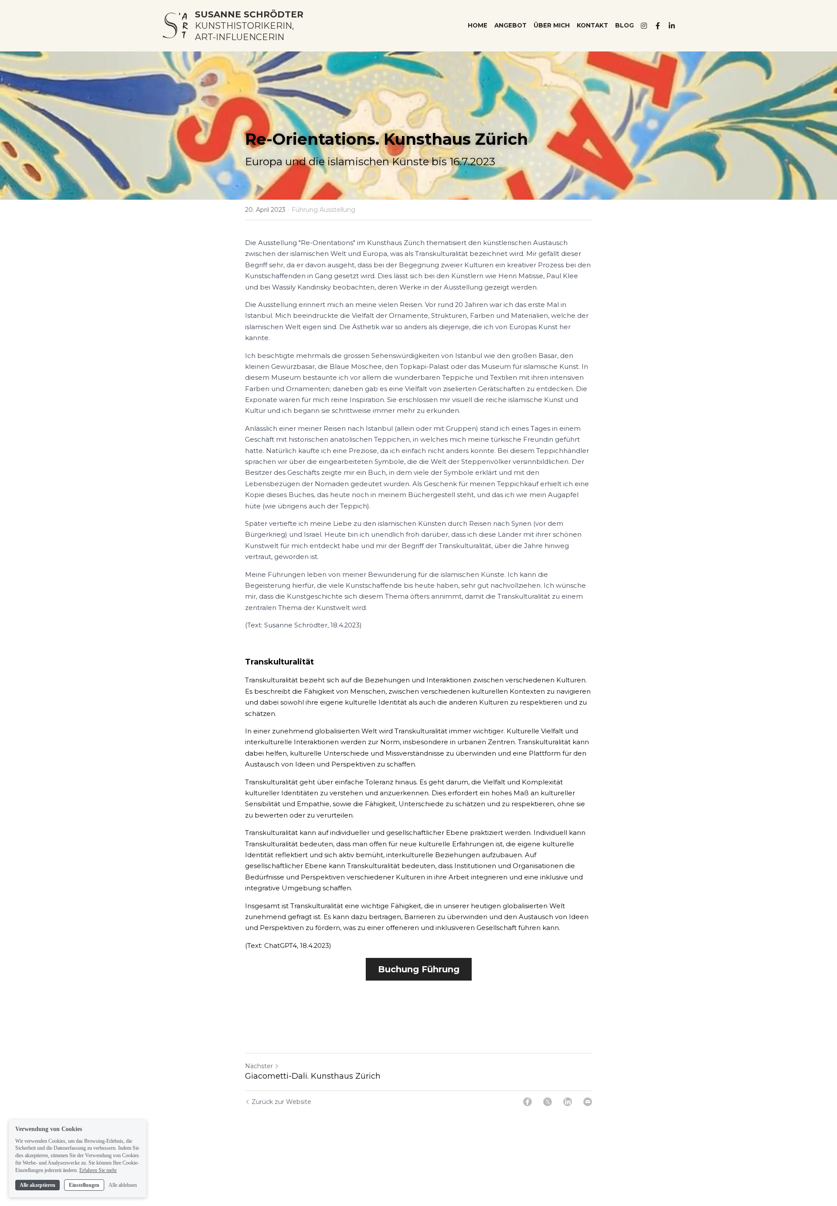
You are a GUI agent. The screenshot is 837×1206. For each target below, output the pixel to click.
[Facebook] (527, 1101)
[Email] (587, 1101)
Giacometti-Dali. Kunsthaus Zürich (313, 1076)
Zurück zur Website (281, 1102)
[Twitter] (547, 1101)
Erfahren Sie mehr (98, 1170)
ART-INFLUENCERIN (239, 37)
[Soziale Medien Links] (644, 25)
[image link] (175, 25)
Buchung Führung (418, 969)
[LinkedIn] (567, 1101)
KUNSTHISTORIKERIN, (244, 25)
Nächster (259, 1066)
